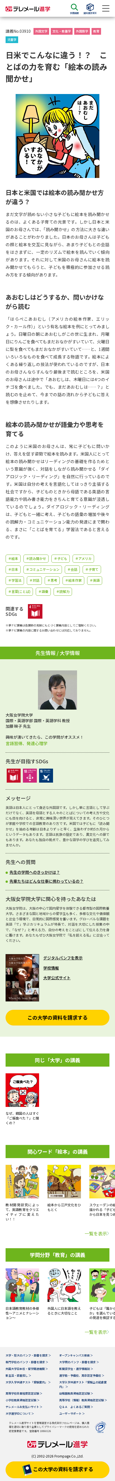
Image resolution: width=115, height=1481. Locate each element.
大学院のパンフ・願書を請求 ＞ (79, 1362)
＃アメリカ (83, 558)
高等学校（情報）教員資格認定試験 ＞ (83, 1400)
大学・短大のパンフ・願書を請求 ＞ (28, 1355)
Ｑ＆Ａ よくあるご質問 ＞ (76, 1407)
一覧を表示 (96, 1233)
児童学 (11, 39)
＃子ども (60, 558)
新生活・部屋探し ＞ (18, 1375)
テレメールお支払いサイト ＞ (24, 1407)
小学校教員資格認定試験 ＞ (23, 1400)
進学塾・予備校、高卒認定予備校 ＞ (81, 1375)
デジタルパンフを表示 (63, 958)
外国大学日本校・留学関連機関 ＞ (27, 1369)
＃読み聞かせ (36, 558)
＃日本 (13, 569)
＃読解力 (63, 591)
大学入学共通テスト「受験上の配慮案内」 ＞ (83, 1384)
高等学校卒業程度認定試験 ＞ (24, 1393)
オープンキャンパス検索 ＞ (76, 1355)
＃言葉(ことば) (19, 591)
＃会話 (72, 569)
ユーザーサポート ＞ (72, 1413)
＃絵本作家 (73, 580)
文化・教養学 (61, 31)
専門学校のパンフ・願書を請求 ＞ (27, 1362)
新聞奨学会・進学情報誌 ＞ (76, 1369)
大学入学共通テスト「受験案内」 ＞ (28, 1382)
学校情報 (51, 968)
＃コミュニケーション (42, 569)
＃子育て (92, 569)
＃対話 (34, 580)
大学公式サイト (57, 977)
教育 (96, 31)
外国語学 (82, 31)
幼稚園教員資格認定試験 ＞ (76, 1393)
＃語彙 (43, 591)
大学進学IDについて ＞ (20, 1413)
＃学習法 (14, 580)
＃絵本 (13, 558)
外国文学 (41, 31)
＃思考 (52, 580)
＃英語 (95, 580)
